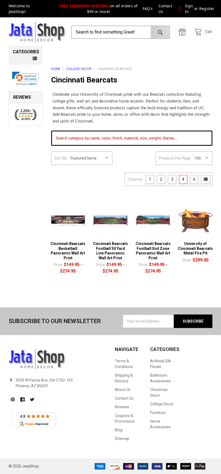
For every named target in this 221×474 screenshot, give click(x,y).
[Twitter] (32, 399)
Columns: (136, 179)
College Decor (162, 404)
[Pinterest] (13, 399)
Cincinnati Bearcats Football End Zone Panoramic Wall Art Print (153, 250)
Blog (118, 430)
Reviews (122, 407)
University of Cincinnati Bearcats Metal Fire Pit (195, 248)
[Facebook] (22, 399)
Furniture (157, 412)
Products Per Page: (175, 158)
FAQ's (148, 8)
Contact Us (165, 8)
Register (206, 8)
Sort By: (61, 158)
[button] (26, 78)
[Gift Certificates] (183, 32)
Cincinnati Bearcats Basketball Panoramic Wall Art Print (67, 250)
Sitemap (122, 438)
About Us (122, 389)
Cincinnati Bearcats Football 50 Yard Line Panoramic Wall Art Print (110, 250)
